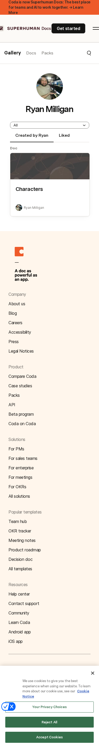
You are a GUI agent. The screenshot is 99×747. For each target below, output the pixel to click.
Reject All (49, 722)
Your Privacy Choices (49, 707)
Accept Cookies (49, 737)
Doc (13, 148)
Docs (31, 52)
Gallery (12, 53)
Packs (47, 52)
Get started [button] (68, 28)
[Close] (92, 673)
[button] (72, 53)
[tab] (32, 137)
